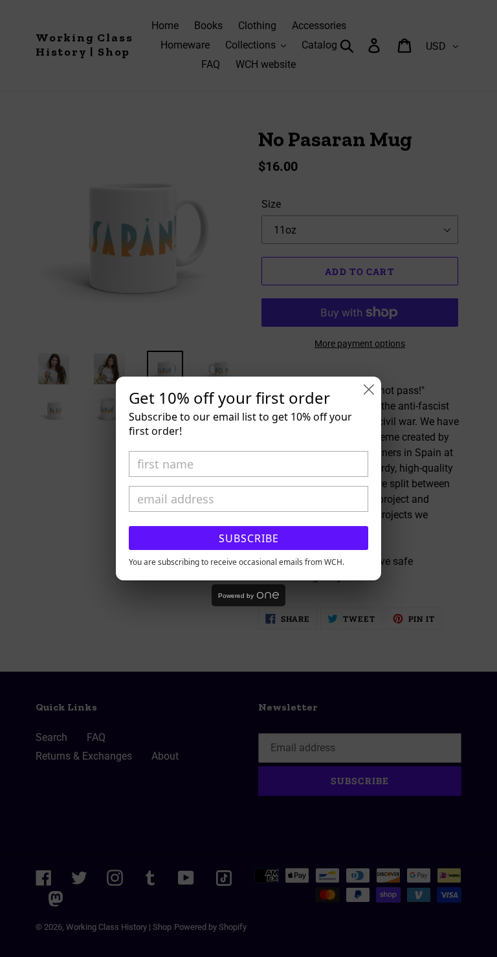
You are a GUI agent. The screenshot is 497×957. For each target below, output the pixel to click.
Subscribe (249, 538)
